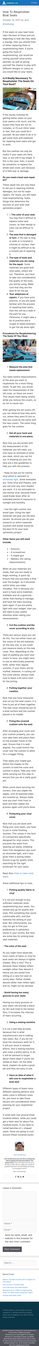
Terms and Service (29, 1330)
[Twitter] (23, 1177)
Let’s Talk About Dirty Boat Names (15, 1287)
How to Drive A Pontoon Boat (13, 1285)
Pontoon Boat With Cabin (12, 1295)
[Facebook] (16, 1177)
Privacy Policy (12, 1332)
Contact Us (11, 1330)
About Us (19, 1330)
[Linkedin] (21, 1177)
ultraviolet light (10, 479)
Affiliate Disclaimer (25, 1332)
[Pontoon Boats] (10, 3)
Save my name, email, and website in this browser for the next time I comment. (19, 1238)
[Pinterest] (18, 1177)
